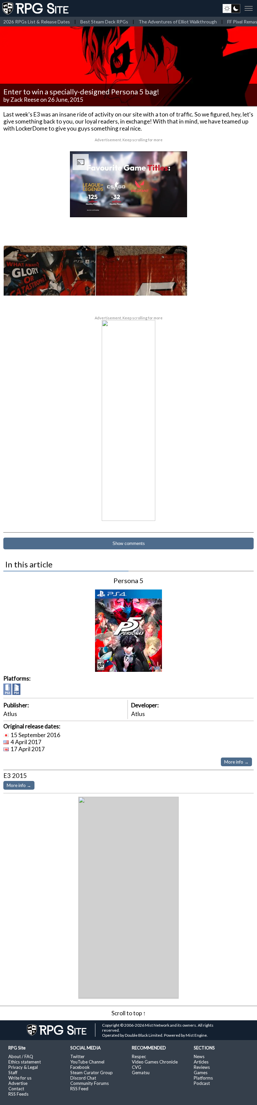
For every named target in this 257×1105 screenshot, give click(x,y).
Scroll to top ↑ (128, 1013)
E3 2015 (15, 775)
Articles (201, 1061)
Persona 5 (128, 580)
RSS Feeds (18, 1094)
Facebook (80, 1067)
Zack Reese (24, 99)
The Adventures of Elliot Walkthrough (178, 21)
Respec (139, 1056)
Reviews (202, 1067)
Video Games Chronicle (155, 1061)
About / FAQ (20, 1056)
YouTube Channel (87, 1061)
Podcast (202, 1083)
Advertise (17, 1083)
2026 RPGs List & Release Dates (36, 21)
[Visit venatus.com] (174, 206)
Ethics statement (24, 1061)
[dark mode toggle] (231, 8)
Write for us (19, 1078)
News (199, 1056)
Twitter (77, 1056)
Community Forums (89, 1083)
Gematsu (141, 1072)
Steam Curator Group (91, 1072)
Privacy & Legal (23, 1067)
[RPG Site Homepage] (36, 8)
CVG (136, 1067)
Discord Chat (83, 1078)
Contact (16, 1088)
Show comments (128, 543)
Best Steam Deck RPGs (104, 21)
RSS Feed (79, 1088)
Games (200, 1072)
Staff (12, 1072)
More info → (236, 762)
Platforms (203, 1078)
